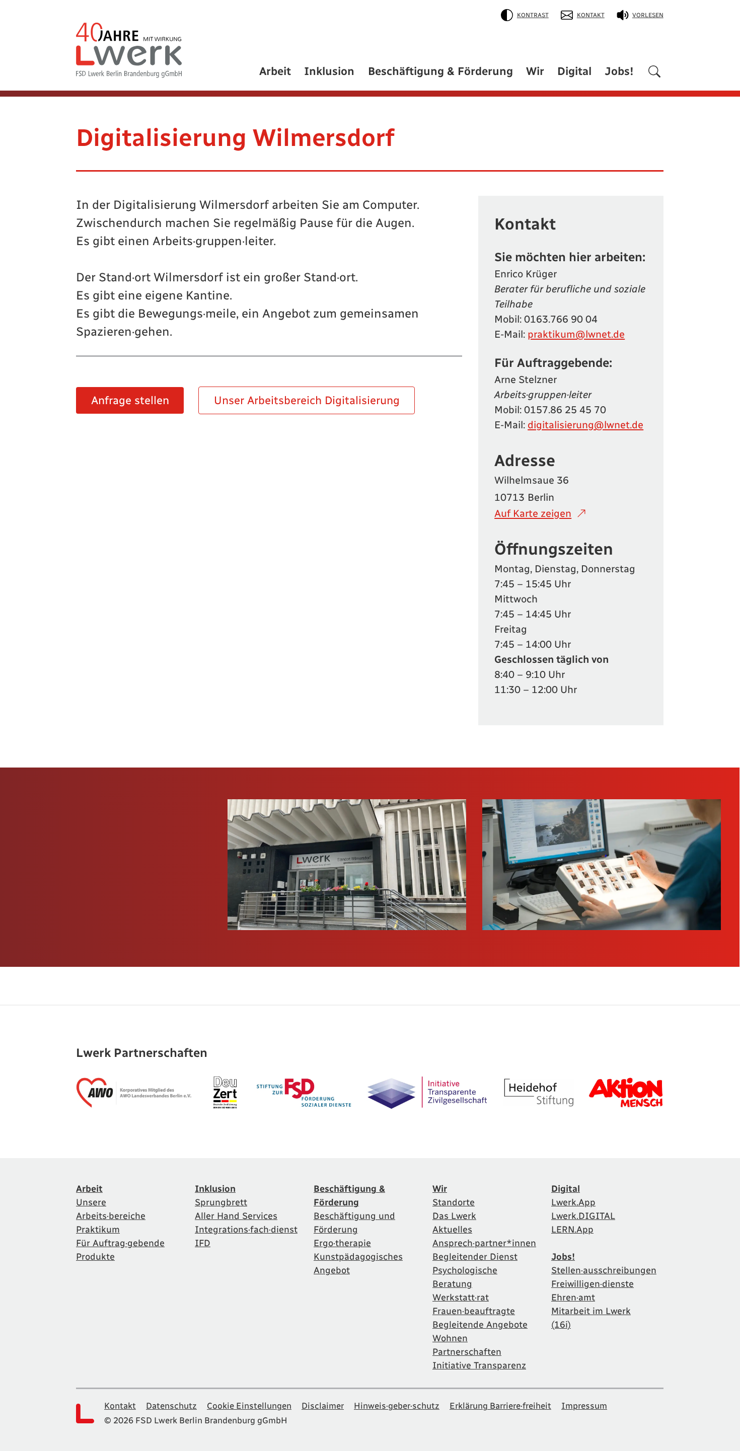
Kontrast (533, 15)
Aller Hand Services (236, 1215)
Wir (535, 71)
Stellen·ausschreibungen (603, 1270)
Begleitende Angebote (480, 1324)
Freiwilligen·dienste (592, 1283)
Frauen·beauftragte (473, 1311)
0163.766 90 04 (561, 319)
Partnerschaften (466, 1351)
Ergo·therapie (342, 1243)
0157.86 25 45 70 (565, 410)
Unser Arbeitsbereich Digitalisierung (307, 400)
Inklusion (329, 71)
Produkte (95, 1256)
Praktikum (98, 1229)
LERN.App (572, 1229)
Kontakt (591, 15)
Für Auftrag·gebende (120, 1243)
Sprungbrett (221, 1202)
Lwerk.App (573, 1202)
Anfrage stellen (130, 400)
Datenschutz (171, 1406)
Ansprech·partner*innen (484, 1243)
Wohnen (450, 1338)
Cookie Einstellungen (249, 1406)
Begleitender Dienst (474, 1256)
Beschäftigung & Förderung (440, 71)
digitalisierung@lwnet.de (585, 425)
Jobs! (619, 71)
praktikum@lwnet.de (576, 334)
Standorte (453, 1202)
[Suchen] (654, 73)
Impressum (584, 1406)
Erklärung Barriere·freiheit (500, 1406)
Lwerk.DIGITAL (583, 1215)
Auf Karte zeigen (532, 513)
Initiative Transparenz (479, 1365)
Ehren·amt (573, 1297)
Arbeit (275, 71)
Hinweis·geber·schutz (396, 1406)
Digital (574, 71)
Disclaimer (323, 1406)
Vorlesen (647, 15)
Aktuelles (452, 1229)
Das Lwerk (454, 1215)
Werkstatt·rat (460, 1297)
